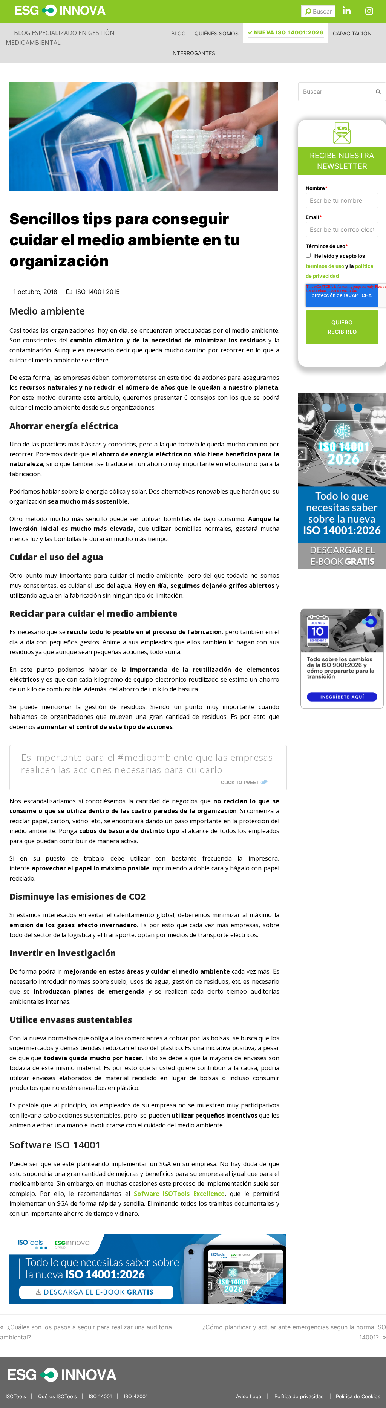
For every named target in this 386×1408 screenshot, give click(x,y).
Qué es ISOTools (57, 1396)
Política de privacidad (299, 1396)
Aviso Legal (249, 1396)
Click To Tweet (240, 782)
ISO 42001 (136, 1396)
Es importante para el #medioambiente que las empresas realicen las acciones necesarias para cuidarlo (147, 763)
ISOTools (16, 1396)
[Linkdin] (346, 11)
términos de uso (325, 266)
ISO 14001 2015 (98, 291)
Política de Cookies (358, 1396)
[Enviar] (308, 11)
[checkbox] (342, 265)
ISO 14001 (100, 1396)
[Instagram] (369, 11)
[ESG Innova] (62, 1374)
